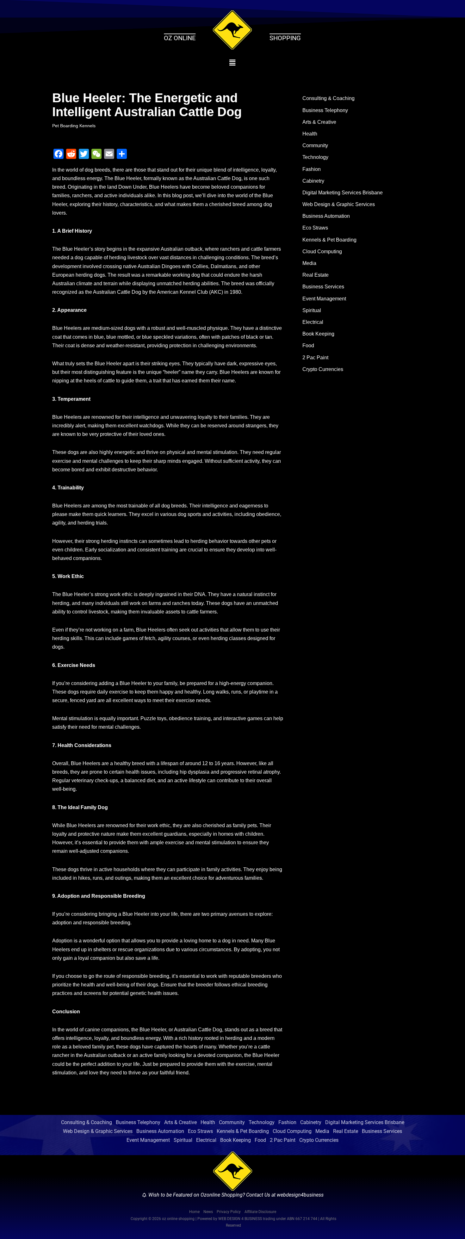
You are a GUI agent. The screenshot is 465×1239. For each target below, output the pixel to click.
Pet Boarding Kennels (74, 125)
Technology (315, 157)
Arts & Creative (319, 122)
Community (315, 145)
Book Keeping (318, 333)
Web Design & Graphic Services (338, 204)
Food (308, 345)
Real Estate (315, 275)
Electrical (312, 322)
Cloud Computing (322, 251)
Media (309, 263)
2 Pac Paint (315, 357)
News (208, 1212)
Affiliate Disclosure (260, 1212)
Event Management (324, 298)
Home (194, 1212)
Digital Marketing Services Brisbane (342, 192)
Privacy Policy (229, 1212)
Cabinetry (313, 181)
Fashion (311, 169)
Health (309, 133)
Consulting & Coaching (328, 98)
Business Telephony (325, 110)
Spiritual (311, 310)
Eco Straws (315, 227)
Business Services (323, 286)
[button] (232, 63)
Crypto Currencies (322, 369)
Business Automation (326, 216)
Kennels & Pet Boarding (329, 239)
